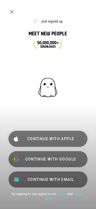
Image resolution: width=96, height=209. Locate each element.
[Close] (12, 12)
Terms (61, 194)
